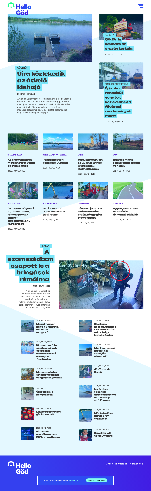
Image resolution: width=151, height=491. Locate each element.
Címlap (109, 464)
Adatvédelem (136, 464)
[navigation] (140, 6)
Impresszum (121, 464)
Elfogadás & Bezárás (96, 480)
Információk (73, 480)
